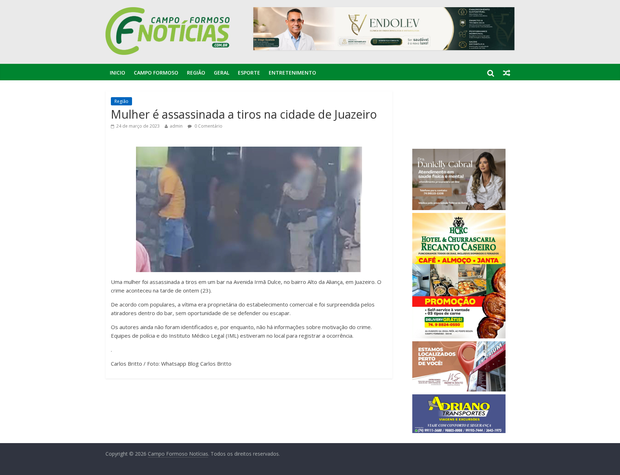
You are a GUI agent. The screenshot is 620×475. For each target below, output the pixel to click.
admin (176, 126)
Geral (221, 72)
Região (196, 72)
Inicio (117, 72)
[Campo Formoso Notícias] (168, 11)
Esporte (249, 72)
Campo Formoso (156, 72)
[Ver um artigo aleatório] (507, 72)
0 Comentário (207, 126)
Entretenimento (292, 72)
